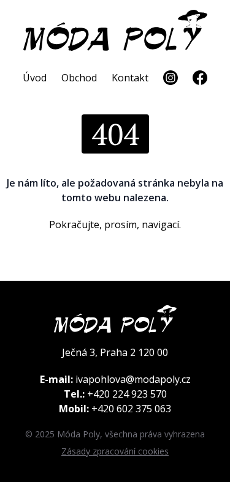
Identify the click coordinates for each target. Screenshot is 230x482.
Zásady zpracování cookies (115, 451)
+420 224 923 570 (127, 394)
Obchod (79, 77)
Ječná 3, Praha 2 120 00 (115, 352)
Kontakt (130, 77)
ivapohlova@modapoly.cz (133, 379)
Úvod (35, 77)
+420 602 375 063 (131, 408)
